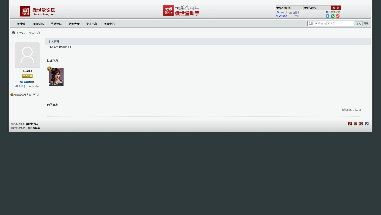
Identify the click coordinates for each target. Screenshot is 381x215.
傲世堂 (21, 23)
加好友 (35, 86)
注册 (296, 16)
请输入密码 (310, 7)
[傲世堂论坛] (13, 32)
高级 (366, 23)
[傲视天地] (361, 123)
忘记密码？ (282, 16)
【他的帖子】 (65, 46)
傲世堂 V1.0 (32, 123)
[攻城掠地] (355, 123)
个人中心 (34, 32)
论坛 (22, 32)
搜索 (358, 23)
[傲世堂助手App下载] (182, 15)
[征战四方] (366, 123)
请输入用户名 (283, 7)
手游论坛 (56, 23)
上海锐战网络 (33, 128)
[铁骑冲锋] (350, 123)
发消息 (22, 86)
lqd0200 (27, 71)
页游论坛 (38, 23)
